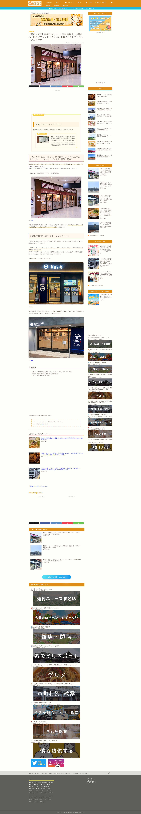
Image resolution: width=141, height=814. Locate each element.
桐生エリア (43, 794)
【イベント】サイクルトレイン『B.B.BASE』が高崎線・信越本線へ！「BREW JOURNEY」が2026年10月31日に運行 (61, 469)
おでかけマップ (38, 782)
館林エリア (37, 801)
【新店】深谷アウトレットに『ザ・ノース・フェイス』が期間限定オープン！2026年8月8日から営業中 (62, 560)
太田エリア (49, 790)
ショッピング (47, 786)
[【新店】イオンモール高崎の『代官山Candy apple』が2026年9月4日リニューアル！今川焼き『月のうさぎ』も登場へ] (91, 97)
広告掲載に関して (91, 782)
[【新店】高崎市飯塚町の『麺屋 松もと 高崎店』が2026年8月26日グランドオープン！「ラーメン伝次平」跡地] (91, 143)
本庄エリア (37, 794)
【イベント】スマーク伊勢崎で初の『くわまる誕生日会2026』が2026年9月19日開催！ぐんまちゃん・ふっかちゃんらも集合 (106, 248)
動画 (37, 790)
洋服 (48, 794)
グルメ (80, 2)
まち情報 (89, 2)
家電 (45, 792)
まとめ (31, 784)
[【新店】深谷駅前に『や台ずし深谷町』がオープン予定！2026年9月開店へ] (91, 123)
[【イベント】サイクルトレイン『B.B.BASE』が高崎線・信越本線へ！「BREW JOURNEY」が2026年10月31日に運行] (91, 130)
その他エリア (45, 782)
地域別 (48, 5)
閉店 (31, 492)
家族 (41, 792)
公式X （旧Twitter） (92, 779)
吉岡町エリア (42, 790)
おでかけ (31, 782)
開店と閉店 (49, 2)
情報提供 (57, 5)
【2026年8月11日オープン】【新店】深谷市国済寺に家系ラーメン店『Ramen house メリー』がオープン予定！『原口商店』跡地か (105, 212)
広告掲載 (66, 5)
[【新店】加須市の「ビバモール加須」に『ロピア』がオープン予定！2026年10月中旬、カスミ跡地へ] (91, 150)
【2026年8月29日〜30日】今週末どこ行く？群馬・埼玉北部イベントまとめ (106, 296)
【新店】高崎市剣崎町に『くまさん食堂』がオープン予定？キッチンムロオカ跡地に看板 (105, 224)
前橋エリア (32, 790)
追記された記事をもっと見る (56, 577)
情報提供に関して (91, 781)
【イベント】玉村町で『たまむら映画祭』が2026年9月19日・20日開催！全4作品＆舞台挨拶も (106, 274)
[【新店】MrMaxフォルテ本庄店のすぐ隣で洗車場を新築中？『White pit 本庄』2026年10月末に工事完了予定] (91, 157)
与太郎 (38, 788)
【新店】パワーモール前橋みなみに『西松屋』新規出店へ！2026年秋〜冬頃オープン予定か (62, 546)
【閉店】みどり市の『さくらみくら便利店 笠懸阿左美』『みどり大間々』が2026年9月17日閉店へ (61, 533)
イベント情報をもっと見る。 (97, 285)
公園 (49, 788)
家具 (37, 792)
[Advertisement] (56, 102)
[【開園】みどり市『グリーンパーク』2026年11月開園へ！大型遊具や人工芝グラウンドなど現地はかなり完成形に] (91, 137)
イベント (59, 2)
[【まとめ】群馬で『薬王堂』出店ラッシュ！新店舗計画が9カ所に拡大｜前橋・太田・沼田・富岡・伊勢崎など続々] (91, 117)
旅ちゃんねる (51, 792)
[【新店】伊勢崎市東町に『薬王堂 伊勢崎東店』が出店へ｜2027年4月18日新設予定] (91, 110)
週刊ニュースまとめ (101, 2)
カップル (31, 786)
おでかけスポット (70, 2)
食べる (31, 801)
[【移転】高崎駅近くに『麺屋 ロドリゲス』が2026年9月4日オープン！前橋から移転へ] (91, 103)
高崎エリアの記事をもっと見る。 (39, 486)
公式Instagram (90, 780)
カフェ (37, 786)
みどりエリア (37, 784)
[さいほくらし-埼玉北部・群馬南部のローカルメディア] (35, 5)
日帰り (31, 794)
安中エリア (32, 792)
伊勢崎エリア (44, 788)
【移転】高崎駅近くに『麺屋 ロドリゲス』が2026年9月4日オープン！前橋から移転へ (62, 438)
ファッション (32, 788)
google (32, 220)
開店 (35, 492)
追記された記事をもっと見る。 (97, 235)
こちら (42, 423)
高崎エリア (40, 492)
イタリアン (44, 784)
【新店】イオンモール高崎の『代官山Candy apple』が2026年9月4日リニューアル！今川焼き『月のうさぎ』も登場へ (62, 454)
